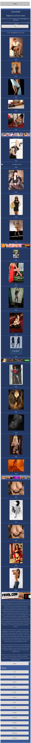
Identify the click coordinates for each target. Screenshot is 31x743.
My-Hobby (14, 712)
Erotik (15, 671)
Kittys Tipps (15, 738)
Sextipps (15, 3)
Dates (15, 677)
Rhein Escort (16, 567)
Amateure (14, 697)
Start (15, 26)
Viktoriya (16, 287)
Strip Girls (14, 687)
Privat (16, 434)
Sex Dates (14, 692)
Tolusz (16, 99)
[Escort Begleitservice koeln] (16, 345)
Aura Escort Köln (16, 194)
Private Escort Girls (16, 138)
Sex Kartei (14, 682)
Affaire (14, 702)
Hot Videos (14, 728)
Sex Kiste (14, 707)
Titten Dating (14, 717)
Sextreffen (15, 722)
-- (16, 36)
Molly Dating (14, 733)
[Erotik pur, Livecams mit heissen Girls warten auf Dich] (15, 245)
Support (14, 663)
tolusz (16, 61)
